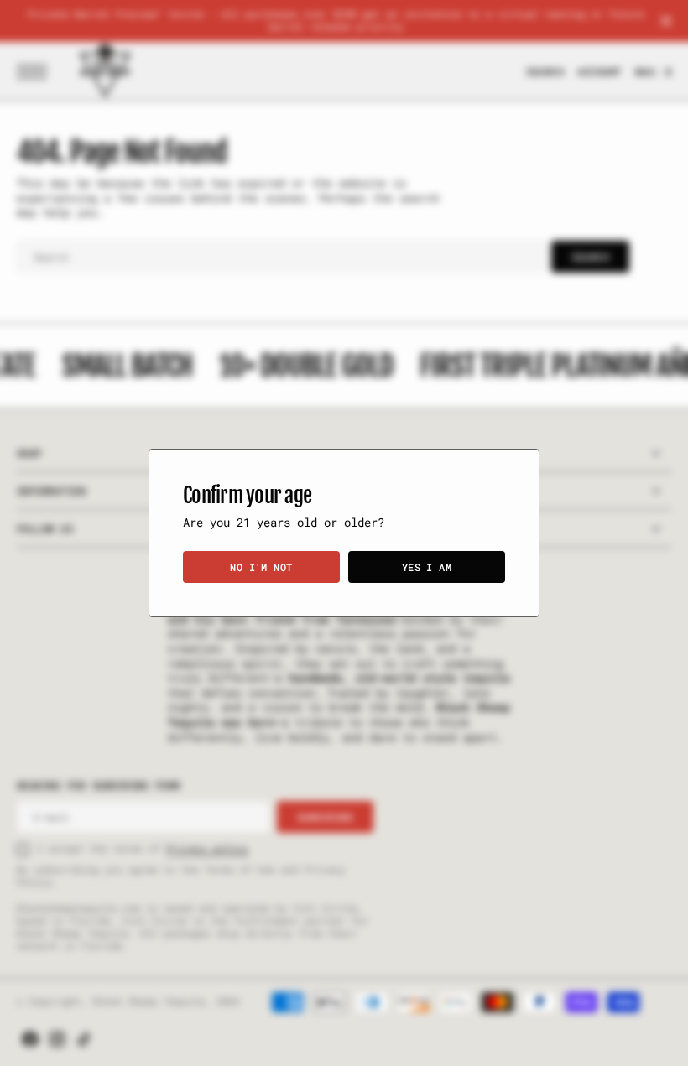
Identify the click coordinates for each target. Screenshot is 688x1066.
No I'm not (261, 567)
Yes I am (427, 567)
